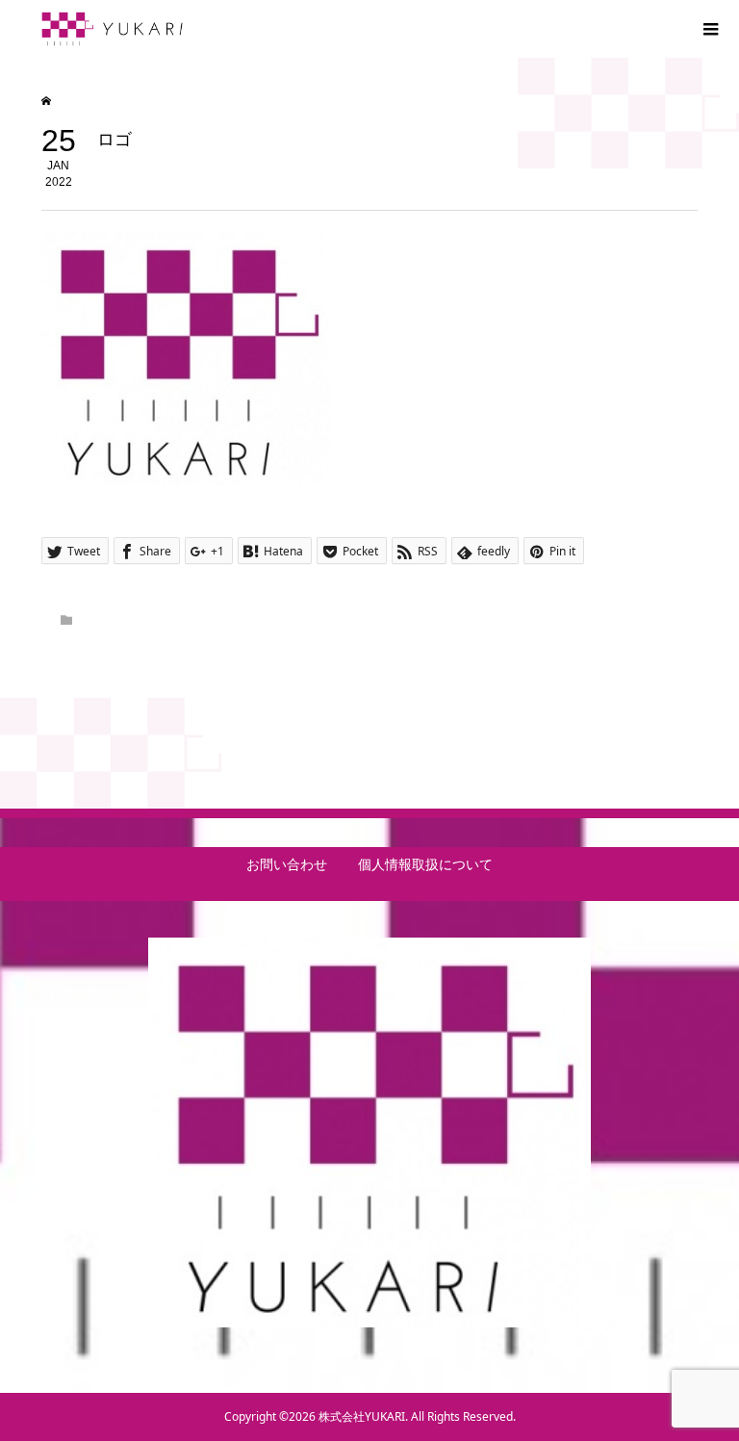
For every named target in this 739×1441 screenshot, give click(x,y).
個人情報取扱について (425, 864)
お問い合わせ (286, 864)
